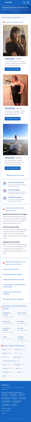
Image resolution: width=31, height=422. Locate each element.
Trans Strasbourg (16, 401)
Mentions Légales (5, 411)
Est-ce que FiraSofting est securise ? (12, 274)
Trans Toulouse (5, 398)
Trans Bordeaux (5, 405)
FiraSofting (8, 2)
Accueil (3, 17)
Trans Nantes (22, 398)
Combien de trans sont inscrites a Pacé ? (13, 280)
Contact (3, 413)
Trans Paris (4, 395)
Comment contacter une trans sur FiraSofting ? (12, 293)
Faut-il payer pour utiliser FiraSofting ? (13, 299)
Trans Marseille (13, 395)
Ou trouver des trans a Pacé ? (11, 269)
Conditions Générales (6, 408)
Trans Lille (14, 405)
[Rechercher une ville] (24, 2)
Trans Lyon (21, 395)
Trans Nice (14, 398)
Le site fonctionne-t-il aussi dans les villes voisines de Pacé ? (14, 286)
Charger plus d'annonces (16, 175)
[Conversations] (28, 2)
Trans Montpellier (6, 401)
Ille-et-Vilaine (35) (16, 17)
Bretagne (8, 17)
